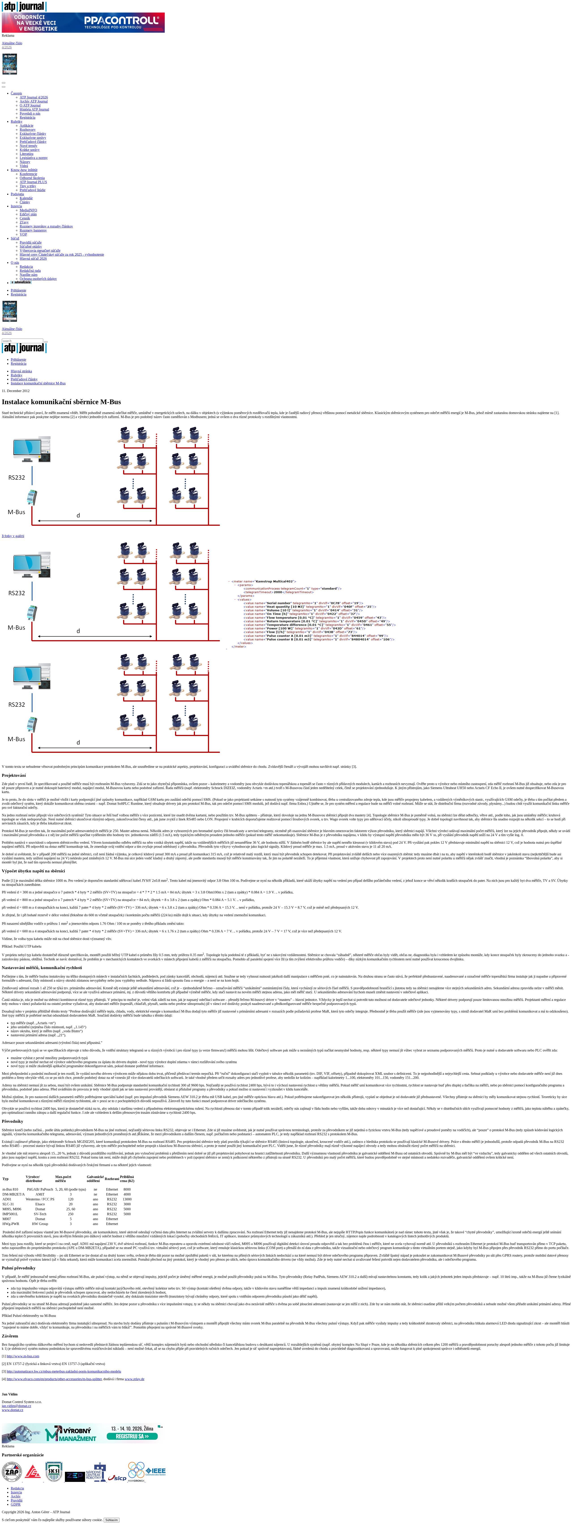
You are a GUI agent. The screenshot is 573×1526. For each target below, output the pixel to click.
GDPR (16, 1504)
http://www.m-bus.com (23, 1356)
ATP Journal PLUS (33, 182)
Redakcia (26, 266)
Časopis (16, 93)
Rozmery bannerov (33, 230)
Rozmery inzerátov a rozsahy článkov (46, 226)
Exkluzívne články (33, 133)
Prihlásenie (18, 290)
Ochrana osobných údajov (38, 279)
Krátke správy (30, 150)
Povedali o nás (30, 113)
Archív (16, 1496)
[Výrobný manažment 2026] (83, 1442)
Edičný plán (28, 214)
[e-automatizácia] (21, 283)
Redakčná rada (30, 271)
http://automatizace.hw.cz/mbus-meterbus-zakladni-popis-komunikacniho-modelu (64, 1371)
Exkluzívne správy (33, 138)
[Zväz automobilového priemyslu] (12, 1481)
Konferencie (28, 174)
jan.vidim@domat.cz (16, 1406)
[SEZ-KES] (33, 1481)
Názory (25, 162)
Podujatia (17, 194)
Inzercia (16, 206)
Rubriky (16, 121)
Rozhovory (28, 129)
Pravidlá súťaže (31, 242)
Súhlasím (111, 1520)
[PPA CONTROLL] (83, 31)
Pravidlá (16, 1500)
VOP (23, 234)
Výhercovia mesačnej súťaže (40, 250)
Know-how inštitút (24, 170)
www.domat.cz (12, 1410)
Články (25, 202)
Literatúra (26, 154)
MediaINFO (28, 210)
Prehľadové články (33, 142)
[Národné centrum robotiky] (96, 1481)
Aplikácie (26, 125)
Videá (24, 166)
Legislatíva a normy (34, 158)
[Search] (46, 342)
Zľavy (24, 222)
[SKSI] (54, 1481)
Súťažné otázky (31, 246)
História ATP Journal (34, 109)
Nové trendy (28, 146)
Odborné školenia (32, 178)
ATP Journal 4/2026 (34, 97)
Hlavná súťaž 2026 (33, 258)
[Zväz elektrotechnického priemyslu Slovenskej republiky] (75, 1481)
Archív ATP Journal (34, 101)
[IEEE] (155, 1481)
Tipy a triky (28, 186)
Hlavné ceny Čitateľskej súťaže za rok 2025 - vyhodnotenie (62, 254)
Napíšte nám (28, 275)
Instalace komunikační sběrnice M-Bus (38, 383)
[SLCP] (117, 1481)
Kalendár (26, 198)
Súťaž (15, 238)
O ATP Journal (30, 105)
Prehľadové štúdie (32, 190)
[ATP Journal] (24, 10)
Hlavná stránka (21, 371)
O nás (15, 262)
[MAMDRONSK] (136, 1481)
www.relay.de (134, 1379)
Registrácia (27, 117)
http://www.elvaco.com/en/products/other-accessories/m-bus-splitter (54, 1379)
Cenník (25, 218)
